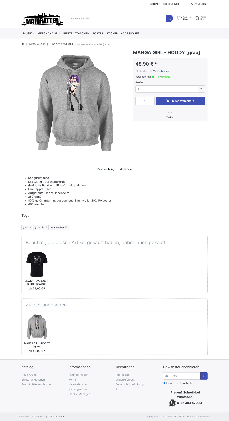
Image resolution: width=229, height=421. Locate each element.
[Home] (22, 44)
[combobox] (170, 89)
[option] (74, 103)
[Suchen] (169, 18)
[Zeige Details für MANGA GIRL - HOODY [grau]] (37, 327)
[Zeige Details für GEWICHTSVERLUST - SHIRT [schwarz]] (37, 264)
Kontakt (155, 4)
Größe (139, 82)
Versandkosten (161, 71)
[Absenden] (204, 376)
